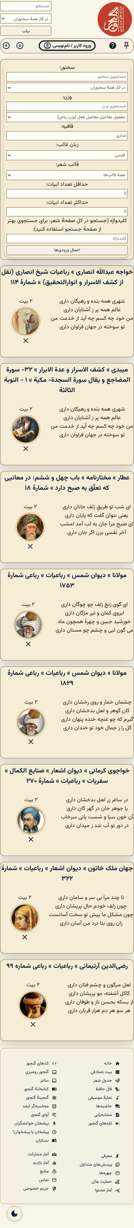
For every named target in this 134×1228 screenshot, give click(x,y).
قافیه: (67, 126)
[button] (126, 46)
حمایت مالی (102, 1181)
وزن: (67, 97)
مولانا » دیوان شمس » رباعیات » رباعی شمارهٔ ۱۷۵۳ (67, 580)
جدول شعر (103, 1080)
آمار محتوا (104, 1190)
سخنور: (67, 67)
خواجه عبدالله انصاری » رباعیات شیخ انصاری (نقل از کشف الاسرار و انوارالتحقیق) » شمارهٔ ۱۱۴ (67, 277)
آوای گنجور (40, 1114)
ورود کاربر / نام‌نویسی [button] (71, 45)
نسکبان (43, 1140)
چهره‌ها (106, 1173)
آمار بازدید (41, 1162)
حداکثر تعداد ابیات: (67, 202)
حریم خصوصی (36, 1188)
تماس (44, 1180)
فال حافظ (104, 1089)
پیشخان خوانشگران (32, 1123)
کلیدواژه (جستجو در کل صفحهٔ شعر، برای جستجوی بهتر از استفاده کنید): (67, 225)
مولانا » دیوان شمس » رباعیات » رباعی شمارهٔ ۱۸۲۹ (67, 678)
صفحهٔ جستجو (81, 229)
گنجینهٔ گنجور (38, 1097)
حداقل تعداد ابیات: (67, 184)
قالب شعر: (67, 164)
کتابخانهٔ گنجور (37, 1089)
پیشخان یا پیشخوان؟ (31, 1132)
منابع (45, 1171)
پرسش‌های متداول (96, 1164)
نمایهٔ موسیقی (100, 1097)
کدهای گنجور (38, 1063)
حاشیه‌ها (104, 1106)
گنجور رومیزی (37, 1072)
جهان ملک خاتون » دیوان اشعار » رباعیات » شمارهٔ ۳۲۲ (67, 873)
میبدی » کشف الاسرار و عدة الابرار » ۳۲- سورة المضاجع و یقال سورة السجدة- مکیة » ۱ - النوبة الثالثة (67, 380)
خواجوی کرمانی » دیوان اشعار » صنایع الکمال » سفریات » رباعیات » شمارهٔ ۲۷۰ (67, 776)
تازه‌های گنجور (100, 1123)
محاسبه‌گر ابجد (36, 1106)
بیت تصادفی (102, 1072)
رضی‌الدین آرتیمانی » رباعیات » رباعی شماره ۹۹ (67, 966)
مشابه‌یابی (103, 1114)
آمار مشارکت (38, 1154)
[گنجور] (115, 19)
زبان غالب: (67, 145)
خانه (108, 1063)
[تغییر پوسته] (14, 1213)
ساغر (45, 1080)
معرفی (107, 1156)
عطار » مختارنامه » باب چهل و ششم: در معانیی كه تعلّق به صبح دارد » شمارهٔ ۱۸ (67, 483)
